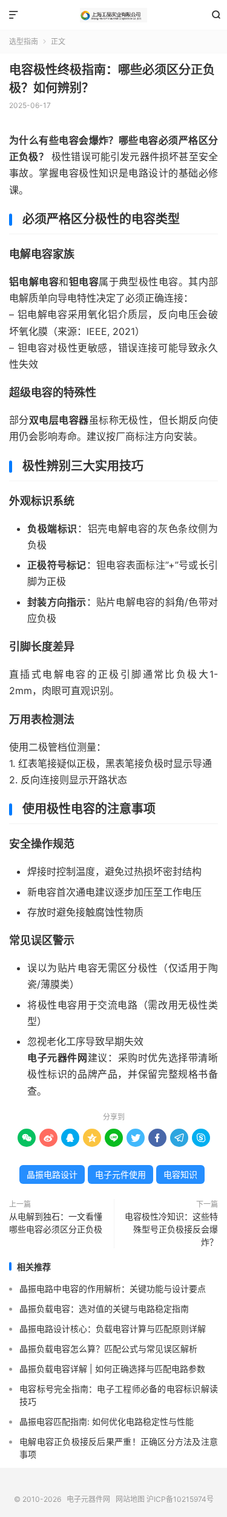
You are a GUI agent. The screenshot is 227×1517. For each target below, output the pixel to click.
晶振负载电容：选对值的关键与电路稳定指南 (104, 1308)
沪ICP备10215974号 (180, 1499)
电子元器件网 (113, 15)
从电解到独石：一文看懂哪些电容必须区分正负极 (55, 1222)
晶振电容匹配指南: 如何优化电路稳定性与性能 (106, 1421)
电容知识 (180, 1174)
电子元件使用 (120, 1174)
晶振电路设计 (52, 1174)
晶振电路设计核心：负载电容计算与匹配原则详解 (112, 1328)
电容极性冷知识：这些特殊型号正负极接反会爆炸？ (171, 1229)
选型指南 (23, 41)
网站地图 (130, 1499)
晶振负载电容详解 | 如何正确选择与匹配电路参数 (112, 1368)
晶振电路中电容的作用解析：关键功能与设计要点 (112, 1288)
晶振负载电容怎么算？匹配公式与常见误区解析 (108, 1348)
